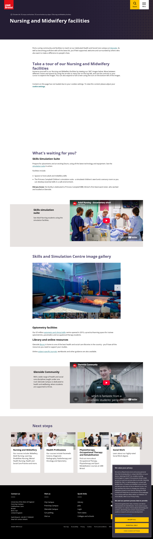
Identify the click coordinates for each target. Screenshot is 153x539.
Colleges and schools (86, 516)
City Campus (49, 502)
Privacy (83, 527)
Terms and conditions (100, 527)
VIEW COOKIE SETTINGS (132, 531)
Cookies (89, 527)
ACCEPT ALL (132, 520)
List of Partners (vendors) (123, 514)
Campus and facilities (28, 14)
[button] (117, 288)
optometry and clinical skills (55, 332)
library (42, 344)
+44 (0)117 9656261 (27, 517)
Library (80, 502)
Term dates (82, 513)
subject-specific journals (47, 351)
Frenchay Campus (51, 505)
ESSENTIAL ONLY (132, 525)
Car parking (48, 513)
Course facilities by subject (43, 14)
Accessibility (74, 527)
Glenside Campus (51, 509)
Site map (66, 527)
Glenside (113, 48)
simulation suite (38, 166)
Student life (17, 14)
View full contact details (19, 519)
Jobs (79, 505)
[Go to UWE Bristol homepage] (11, 14)
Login (80, 509)
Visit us (47, 516)
